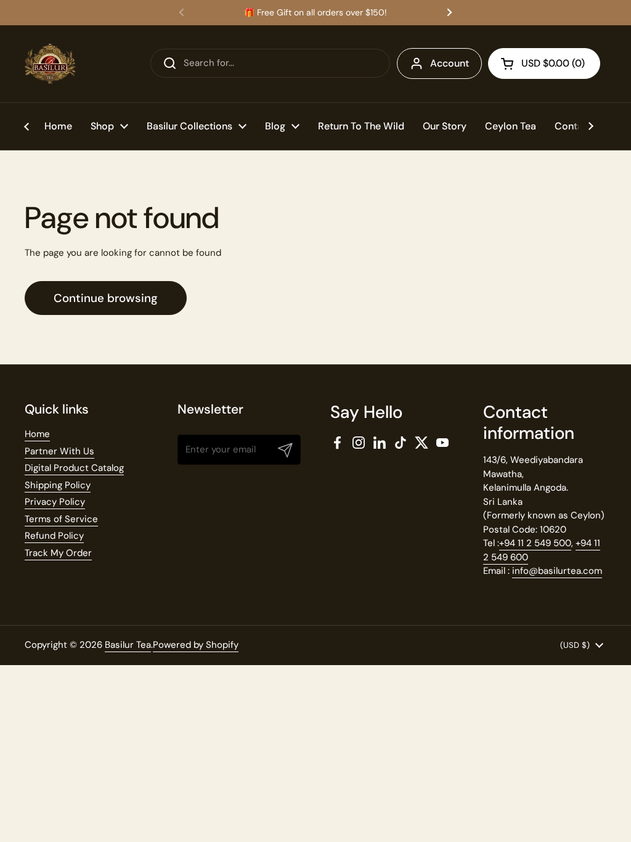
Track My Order (58, 553)
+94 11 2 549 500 (535, 543)
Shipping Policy (58, 485)
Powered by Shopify (195, 645)
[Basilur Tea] (50, 64)
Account (449, 63)
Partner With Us (59, 451)
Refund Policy (54, 535)
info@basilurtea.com (557, 571)
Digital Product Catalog (74, 468)
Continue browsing (106, 298)
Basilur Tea (128, 645)
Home (37, 434)
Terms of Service (61, 519)
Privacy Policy (55, 502)
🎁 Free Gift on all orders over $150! (315, 12)
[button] (544, 63)
